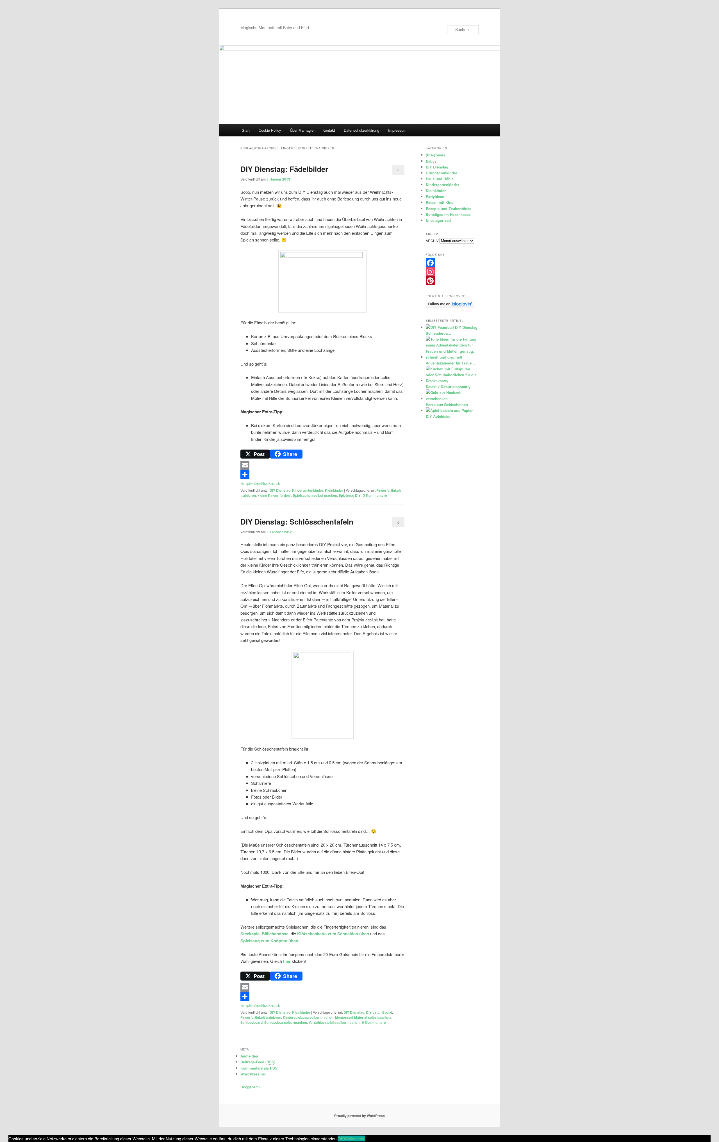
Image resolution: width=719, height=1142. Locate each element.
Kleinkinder (334, 490)
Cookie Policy (270, 130)
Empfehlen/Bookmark (260, 483)
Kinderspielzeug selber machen (308, 1017)
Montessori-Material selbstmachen (363, 1017)
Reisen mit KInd (440, 202)
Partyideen (435, 196)
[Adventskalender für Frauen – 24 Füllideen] (451, 357)
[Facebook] (452, 262)
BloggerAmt (250, 1086)
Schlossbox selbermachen (285, 1022)
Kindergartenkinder (307, 490)
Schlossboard (251, 1022)
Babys (431, 161)
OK (341, 1138)
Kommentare (375, 495)
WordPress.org (253, 1074)
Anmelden (249, 1056)
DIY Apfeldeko (438, 416)
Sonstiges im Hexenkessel (449, 214)
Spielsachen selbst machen (315, 495)
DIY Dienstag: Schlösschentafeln (296, 521)
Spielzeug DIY (350, 495)
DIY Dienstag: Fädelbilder (284, 169)
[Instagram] (452, 271)
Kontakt (328, 130)
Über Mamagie (301, 130)
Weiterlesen (354, 1138)
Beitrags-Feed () (257, 1062)
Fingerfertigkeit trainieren (260, 1017)
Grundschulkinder (441, 172)
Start (246, 130)
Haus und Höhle (440, 178)
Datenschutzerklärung (361, 130)
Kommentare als (258, 1068)
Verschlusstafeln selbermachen (334, 1022)
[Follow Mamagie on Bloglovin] (450, 306)
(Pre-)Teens (435, 155)
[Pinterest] (452, 280)
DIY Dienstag (280, 490)
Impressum (397, 130)
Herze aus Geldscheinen (447, 404)
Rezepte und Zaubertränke (448, 208)
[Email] (322, 465)
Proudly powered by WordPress (359, 1115)
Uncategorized (438, 220)
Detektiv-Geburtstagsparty (448, 386)
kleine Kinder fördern (274, 495)
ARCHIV (432, 240)
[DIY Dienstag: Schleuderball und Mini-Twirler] (440, 327)
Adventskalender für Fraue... (450, 363)
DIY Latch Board (379, 1012)
